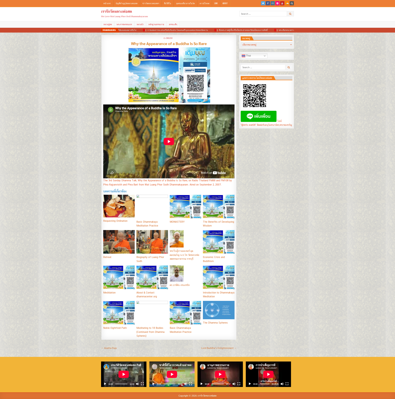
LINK (216, 3)
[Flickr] (277, 3)
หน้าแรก (107, 3)
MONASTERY (177, 221)
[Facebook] (268, 3)
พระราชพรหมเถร (124, 24)
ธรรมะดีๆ (173, 24)
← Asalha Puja (109, 347)
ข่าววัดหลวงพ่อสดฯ (150, 3)
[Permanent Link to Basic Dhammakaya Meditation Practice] (152, 206)
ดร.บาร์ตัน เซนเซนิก (180, 285)
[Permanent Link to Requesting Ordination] (119, 206)
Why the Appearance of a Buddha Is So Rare (169, 43)
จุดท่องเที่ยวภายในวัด (185, 3)
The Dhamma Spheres (215, 322)
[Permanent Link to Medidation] (119, 277)
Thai (248, 55)
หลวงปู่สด (108, 24)
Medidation (109, 292)
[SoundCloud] (287, 3)
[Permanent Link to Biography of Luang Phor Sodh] (152, 242)
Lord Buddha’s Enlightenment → (218, 347)
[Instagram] (273, 3)
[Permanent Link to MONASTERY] (185, 206)
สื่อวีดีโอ (167, 3)
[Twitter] (263, 3)
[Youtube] (282, 3)
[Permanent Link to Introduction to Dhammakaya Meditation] (218, 277)
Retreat (107, 257)
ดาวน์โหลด (204, 3)
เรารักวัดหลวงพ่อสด (116, 11)
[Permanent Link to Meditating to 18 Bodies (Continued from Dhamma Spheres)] (152, 312)
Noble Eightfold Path (115, 327)
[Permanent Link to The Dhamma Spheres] (218, 310)
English (169, 38)
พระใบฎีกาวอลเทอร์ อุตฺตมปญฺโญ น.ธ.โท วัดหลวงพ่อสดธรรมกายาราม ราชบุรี (184, 254)
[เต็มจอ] (142, 383)
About (225, 3)
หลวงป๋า (140, 24)
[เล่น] (105, 383)
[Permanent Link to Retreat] (119, 242)
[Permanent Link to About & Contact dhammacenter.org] (152, 277)
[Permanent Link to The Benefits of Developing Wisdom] (218, 206)
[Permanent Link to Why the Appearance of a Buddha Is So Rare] (169, 75)
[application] (123, 374)
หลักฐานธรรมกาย (156, 24)
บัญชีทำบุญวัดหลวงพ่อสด (126, 3)
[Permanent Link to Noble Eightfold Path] (119, 312)
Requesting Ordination (115, 220)
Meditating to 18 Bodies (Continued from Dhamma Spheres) (150, 331)
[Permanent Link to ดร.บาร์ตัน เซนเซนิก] (185, 273)
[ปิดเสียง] (137, 383)
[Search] (292, 3)
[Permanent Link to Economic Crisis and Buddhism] (218, 242)
